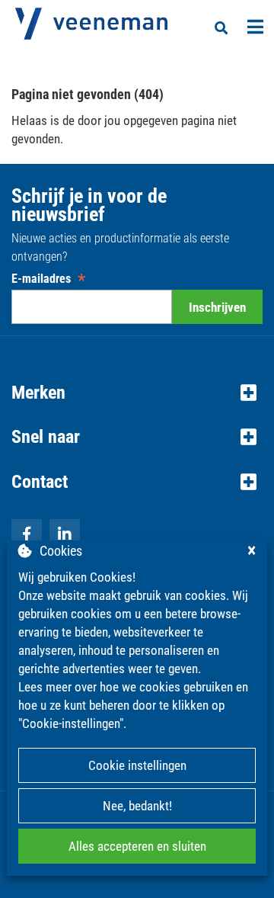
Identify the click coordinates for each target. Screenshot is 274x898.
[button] (137, 392)
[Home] (91, 24)
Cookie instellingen (137, 765)
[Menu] (255, 27)
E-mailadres (48, 278)
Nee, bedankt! (137, 805)
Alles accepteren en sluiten (137, 846)
